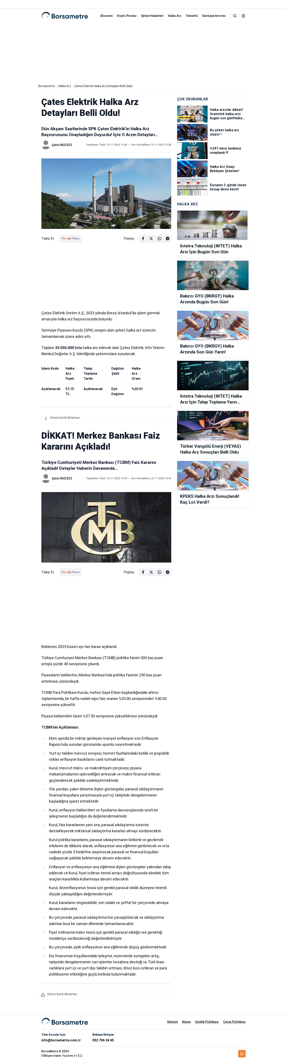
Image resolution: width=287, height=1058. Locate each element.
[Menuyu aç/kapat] (243, 16)
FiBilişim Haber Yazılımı (57, 1055)
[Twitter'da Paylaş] (151, 238)
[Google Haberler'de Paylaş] (70, 238)
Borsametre (46, 86)
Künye (186, 1021)
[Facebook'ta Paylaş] (143, 238)
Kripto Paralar (127, 15)
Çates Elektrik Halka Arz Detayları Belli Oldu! (104, 86)
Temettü (192, 15)
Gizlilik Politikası (207, 1021)
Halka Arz (174, 15)
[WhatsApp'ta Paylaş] (167, 238)
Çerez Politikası (234, 1021)
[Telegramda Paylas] (159, 238)
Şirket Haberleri (152, 15)
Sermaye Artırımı (214, 15)
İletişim (172, 1021)
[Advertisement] (143, 52)
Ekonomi (106, 15)
